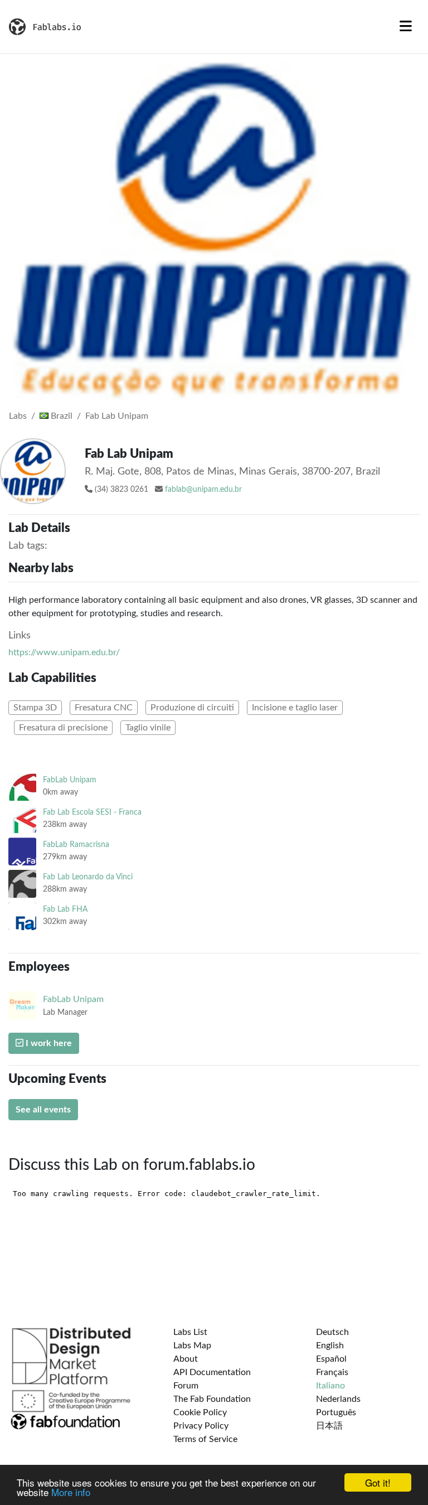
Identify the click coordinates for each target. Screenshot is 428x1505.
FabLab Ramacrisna (76, 844)
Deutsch (332, 1332)
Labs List (190, 1332)
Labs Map (192, 1345)
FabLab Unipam (69, 780)
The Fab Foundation (212, 1399)
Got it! (378, 1482)
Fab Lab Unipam (116, 416)
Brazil (60, 416)
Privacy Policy (200, 1425)
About (185, 1358)
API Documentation (212, 1372)
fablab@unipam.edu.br (203, 489)
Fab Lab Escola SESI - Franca (92, 812)
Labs (18, 416)
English (330, 1345)
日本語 (329, 1425)
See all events (43, 1109)
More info (70, 1492)
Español (331, 1358)
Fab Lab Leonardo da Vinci (88, 877)
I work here (47, 1043)
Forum (185, 1385)
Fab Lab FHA (65, 909)
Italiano (330, 1385)
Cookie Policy (200, 1412)
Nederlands (338, 1399)
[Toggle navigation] (405, 26)
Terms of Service (205, 1439)
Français (332, 1372)
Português (336, 1412)
